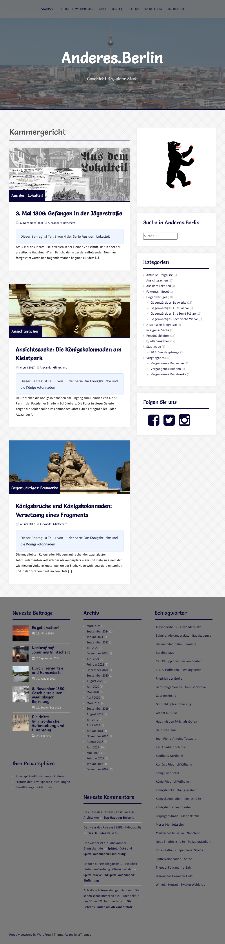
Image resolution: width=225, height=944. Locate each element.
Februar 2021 (95, 664)
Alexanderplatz (190, 627)
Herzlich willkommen (77, 9)
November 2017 (97, 736)
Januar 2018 (95, 730)
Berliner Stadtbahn (169, 644)
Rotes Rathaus (166, 850)
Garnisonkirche (195, 687)
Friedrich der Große (169, 678)
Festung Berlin (191, 669)
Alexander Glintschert (61, 222)
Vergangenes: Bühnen (166, 368)
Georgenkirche (166, 695)
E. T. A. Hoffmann (167, 669)
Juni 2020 (93, 686)
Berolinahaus (165, 652)
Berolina (190, 644)
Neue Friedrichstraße (170, 841)
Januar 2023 (95, 637)
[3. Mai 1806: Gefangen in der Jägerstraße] (69, 174)
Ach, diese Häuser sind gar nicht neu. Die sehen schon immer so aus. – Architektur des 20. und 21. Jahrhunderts (111, 896)
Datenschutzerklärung (146, 9)
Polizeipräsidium (199, 841)
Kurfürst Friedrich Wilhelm (174, 764)
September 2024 (98, 631)
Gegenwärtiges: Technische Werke (174, 319)
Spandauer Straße (191, 850)
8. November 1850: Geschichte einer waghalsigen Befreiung (48, 695)
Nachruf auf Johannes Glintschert (51, 650)
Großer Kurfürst (166, 712)
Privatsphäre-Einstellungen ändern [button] (40, 776)
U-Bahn (187, 867)
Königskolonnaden (168, 798)
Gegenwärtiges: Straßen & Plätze (173, 313)
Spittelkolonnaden (168, 859)
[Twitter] (169, 424)
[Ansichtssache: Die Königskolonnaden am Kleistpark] (69, 310)
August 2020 (95, 681)
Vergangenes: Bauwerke (167, 363)
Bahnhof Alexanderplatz (172, 635)
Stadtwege (153, 346)
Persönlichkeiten (158, 335)
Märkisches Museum (170, 833)
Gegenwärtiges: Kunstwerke (170, 308)
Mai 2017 (93, 753)
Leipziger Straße (167, 816)
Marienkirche (190, 816)
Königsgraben (186, 790)
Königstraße (192, 798)
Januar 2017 (95, 764)
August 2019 (95, 714)
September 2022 (98, 642)
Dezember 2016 (97, 769)
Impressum (176, 9)
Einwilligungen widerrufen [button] (34, 787)
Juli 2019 (92, 719)
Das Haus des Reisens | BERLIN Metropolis (112, 827)
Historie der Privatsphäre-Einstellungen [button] (43, 782)
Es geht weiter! (45, 627)
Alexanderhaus (166, 627)
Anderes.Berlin (112, 57)
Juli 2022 (92, 648)
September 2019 (98, 708)
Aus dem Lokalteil (27, 195)
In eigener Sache (157, 330)
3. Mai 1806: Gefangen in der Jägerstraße (69, 213)
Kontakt (117, 9)
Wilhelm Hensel (167, 884)
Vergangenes (155, 358)
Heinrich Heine (166, 730)
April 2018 (93, 725)
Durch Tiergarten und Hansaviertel (47, 670)
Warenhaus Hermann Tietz (174, 876)
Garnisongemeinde (169, 687)
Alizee (69, 934)
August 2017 (95, 741)
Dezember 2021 (97, 653)
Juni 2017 (93, 747)
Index (102, 9)
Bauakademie (201, 635)
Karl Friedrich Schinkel (171, 747)
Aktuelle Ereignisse (159, 275)
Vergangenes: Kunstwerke (168, 374)
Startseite (48, 9)
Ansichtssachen (25, 331)
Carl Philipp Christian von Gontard (179, 661)
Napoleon (193, 833)
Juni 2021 (93, 659)
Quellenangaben (158, 341)
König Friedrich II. (168, 773)
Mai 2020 (93, 692)
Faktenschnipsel (157, 291)
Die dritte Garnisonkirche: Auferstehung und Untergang (48, 723)
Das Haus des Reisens (119, 817)
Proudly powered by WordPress (30, 934)
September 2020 (98, 675)
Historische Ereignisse (161, 324)
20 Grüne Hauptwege (165, 352)
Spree (188, 859)
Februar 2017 (95, 758)
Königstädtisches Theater (173, 807)
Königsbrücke (165, 790)
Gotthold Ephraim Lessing (173, 704)
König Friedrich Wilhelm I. (173, 781)
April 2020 (93, 697)
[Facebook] (153, 424)
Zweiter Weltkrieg (193, 884)
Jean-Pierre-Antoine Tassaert (176, 738)
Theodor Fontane (168, 867)
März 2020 (93, 703)
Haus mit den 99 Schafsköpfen (176, 721)
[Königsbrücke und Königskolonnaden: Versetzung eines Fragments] (69, 467)
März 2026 (93, 626)
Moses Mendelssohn (170, 824)
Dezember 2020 (97, 670)
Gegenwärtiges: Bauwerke (34, 487)
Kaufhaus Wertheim (169, 755)
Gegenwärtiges (156, 297)
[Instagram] (184, 424)
